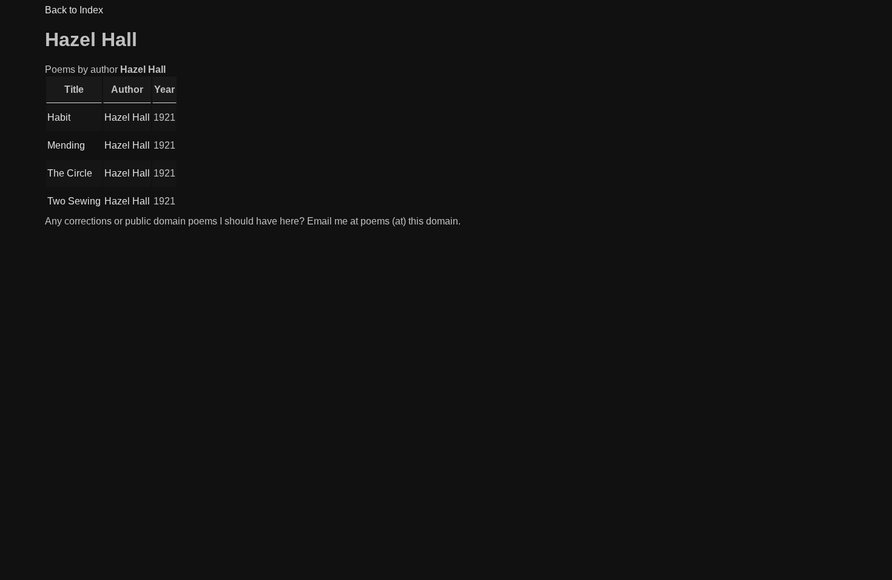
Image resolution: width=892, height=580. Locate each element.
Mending (66, 145)
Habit (58, 117)
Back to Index (74, 10)
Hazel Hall (127, 117)
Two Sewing (74, 201)
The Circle (69, 173)
